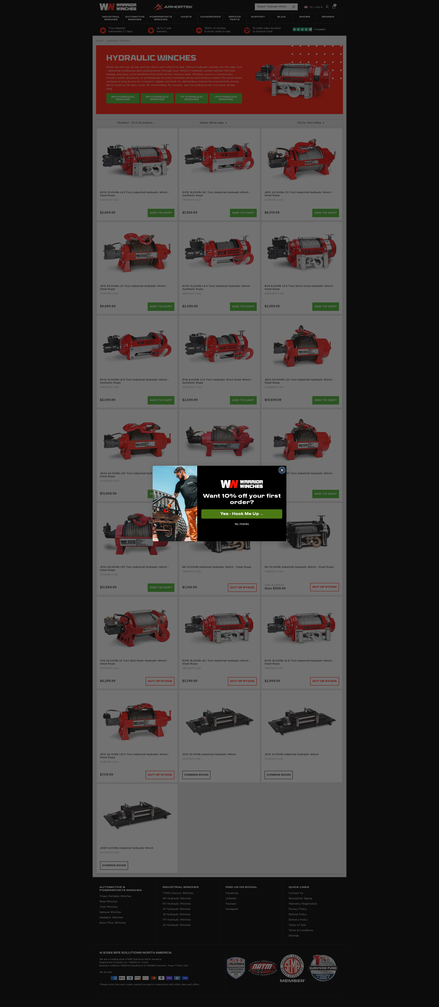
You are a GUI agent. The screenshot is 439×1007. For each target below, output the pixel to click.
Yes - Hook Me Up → (241, 514)
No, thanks (242, 524)
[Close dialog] (282, 470)
